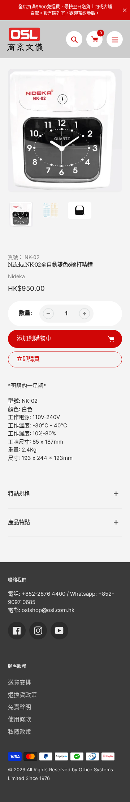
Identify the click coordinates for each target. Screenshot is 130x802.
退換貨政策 (22, 694)
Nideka (16, 276)
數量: (25, 312)
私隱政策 (19, 731)
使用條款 (19, 719)
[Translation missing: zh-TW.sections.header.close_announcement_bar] (124, 10)
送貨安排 (19, 682)
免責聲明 (19, 707)
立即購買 (28, 359)
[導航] (115, 39)
